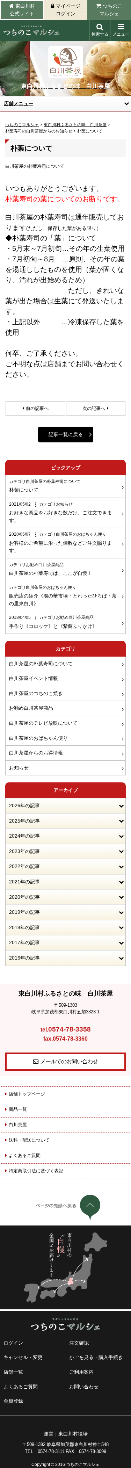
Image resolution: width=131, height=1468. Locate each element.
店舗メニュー (18, 103)
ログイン (13, 1343)
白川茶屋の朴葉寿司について (41, 663)
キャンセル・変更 (23, 1357)
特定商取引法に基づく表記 (36, 1170)
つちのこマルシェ (111, 9)
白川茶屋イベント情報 (33, 678)
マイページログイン (68, 9)
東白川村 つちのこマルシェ (31, 30)
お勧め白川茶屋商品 (31, 708)
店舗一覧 (13, 1372)
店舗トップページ (27, 1094)
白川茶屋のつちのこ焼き (36, 693)
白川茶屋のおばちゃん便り (38, 738)
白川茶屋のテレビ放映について (43, 723)
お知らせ (19, 768)
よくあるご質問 (25, 1155)
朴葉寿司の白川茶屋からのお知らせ (38, 131)
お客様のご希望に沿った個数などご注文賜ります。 (60, 542)
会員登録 (13, 1401)
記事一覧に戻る (66, 434)
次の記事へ (93, 408)
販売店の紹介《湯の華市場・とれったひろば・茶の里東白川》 (63, 595)
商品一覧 (18, 1109)
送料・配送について (29, 1140)
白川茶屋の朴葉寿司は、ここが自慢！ (50, 569)
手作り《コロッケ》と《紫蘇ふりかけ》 (53, 622)
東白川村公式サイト (22, 9)
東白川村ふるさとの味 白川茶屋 (75, 125)
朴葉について (44, 486)
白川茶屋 (18, 1124)
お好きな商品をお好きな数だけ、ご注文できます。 (60, 512)
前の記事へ (37, 408)
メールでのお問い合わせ (69, 1061)
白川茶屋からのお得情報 (36, 752)
